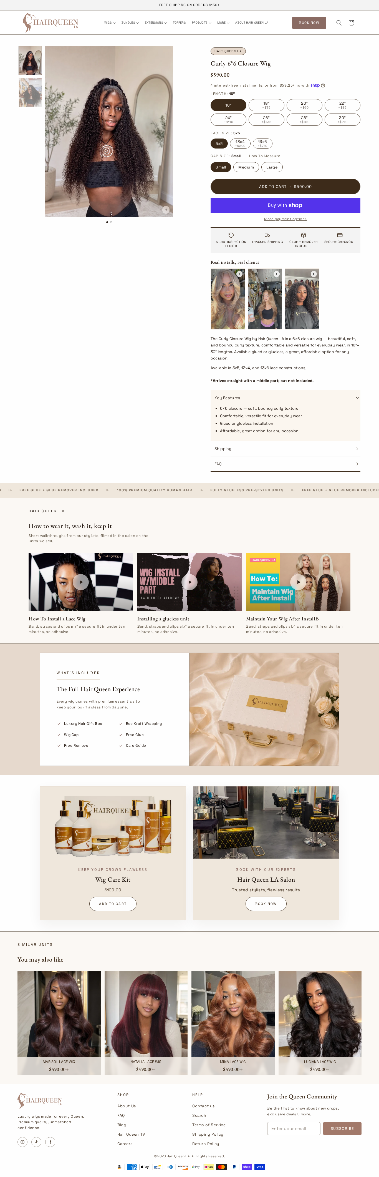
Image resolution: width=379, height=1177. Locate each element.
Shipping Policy (208, 1134)
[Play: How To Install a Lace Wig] (81, 582)
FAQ (121, 1115)
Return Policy (205, 1143)
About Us (126, 1105)
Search (199, 1115)
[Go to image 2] (111, 222)
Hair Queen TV (131, 1134)
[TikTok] (36, 1142)
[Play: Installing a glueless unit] (189, 582)
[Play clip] (228, 299)
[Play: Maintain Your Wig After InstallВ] (298, 582)
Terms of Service (209, 1124)
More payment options (285, 219)
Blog (121, 1124)
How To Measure (265, 156)
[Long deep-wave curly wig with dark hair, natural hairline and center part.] (30, 60)
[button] (109, 22)
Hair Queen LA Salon (266, 879)
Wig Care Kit (113, 879)
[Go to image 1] (107, 222)
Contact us (203, 1105)
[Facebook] (50, 1142)
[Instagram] (22, 1142)
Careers (124, 1143)
